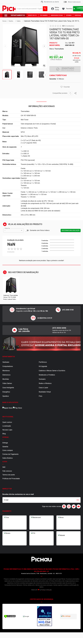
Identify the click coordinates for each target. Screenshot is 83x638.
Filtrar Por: (7, 228)
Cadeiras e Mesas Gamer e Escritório (52, 371)
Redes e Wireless (45, 383)
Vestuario (42, 379)
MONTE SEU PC (32, 15)
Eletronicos (6, 375)
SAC (3, 467)
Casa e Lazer (43, 388)
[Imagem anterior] (5, 46)
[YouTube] (78, 506)
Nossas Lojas (7, 430)
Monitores (6, 371)
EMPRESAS (78, 15)
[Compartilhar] (75, 93)
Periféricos (43, 362)
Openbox (5, 396)
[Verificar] (10, 617)
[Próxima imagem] (44, 46)
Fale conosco (7, 471)
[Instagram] (68, 506)
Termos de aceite (8, 475)
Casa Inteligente (8, 388)
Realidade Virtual (45, 392)
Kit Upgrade (43, 366)
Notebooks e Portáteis (47, 375)
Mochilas (5, 379)
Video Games (7, 383)
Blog (4, 434)
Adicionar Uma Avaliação (71, 230)
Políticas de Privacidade (11, 479)
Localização (6, 426)
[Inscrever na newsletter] (77, 500)
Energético (6, 392)
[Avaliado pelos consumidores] (44, 616)
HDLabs (49, 590)
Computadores (7, 366)
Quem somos (7, 422)
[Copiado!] (70, 93)
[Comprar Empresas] (41, 344)
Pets (40, 396)
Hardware (5, 362)
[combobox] (31, 9)
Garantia (5, 447)
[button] (61, 87)
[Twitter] (73, 506)
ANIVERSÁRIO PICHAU (57, 15)
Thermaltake (59, 49)
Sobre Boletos (7, 458)
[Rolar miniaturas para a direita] (45, 75)
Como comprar (7, 450)
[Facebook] (63, 506)
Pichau (43, 590)
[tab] (7, 74)
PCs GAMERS (44, 15)
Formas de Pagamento (10, 454)
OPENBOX (68, 15)
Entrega (5, 443)
